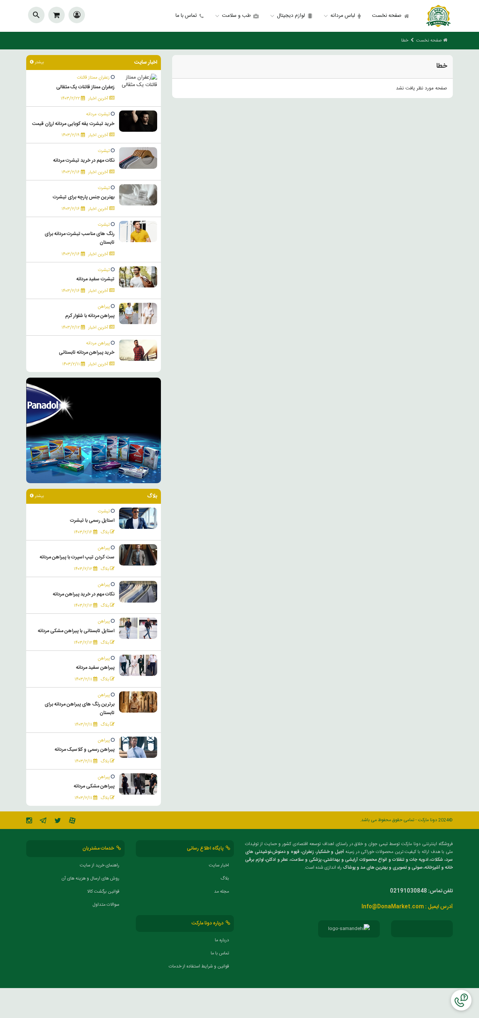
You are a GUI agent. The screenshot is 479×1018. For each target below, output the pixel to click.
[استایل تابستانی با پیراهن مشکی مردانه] (138, 628)
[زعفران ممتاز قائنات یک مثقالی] (138, 81)
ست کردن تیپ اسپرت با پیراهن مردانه (77, 557)
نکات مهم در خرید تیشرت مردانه (84, 160)
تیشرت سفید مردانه (95, 279)
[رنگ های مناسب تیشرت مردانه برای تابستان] (138, 231)
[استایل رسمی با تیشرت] (138, 518)
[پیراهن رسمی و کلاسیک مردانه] (138, 747)
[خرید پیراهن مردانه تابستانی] (138, 350)
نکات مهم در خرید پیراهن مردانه (84, 594)
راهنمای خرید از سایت (99, 865)
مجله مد (221, 891)
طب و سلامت (236, 15)
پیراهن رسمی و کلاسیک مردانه (85, 750)
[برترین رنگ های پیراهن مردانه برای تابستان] (138, 702)
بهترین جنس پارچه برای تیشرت (84, 197)
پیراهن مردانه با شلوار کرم (90, 316)
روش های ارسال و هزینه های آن (90, 878)
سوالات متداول (105, 904)
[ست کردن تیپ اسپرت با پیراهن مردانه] (138, 555)
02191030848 (408, 891)
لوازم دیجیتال (291, 15)
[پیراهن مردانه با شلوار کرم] (138, 313)
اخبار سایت (219, 865)
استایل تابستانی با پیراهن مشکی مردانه (76, 631)
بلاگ (224, 878)
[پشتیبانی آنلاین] (461, 1000)
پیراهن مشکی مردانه (94, 786)
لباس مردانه (342, 15)
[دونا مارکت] (438, 16)
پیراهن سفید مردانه (95, 668)
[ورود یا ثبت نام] (76, 16)
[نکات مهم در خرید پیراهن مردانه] (138, 592)
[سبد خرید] (56, 15)
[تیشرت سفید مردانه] (138, 276)
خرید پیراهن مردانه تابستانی (87, 352)
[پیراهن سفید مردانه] (138, 665)
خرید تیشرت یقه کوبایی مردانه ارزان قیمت (73, 124)
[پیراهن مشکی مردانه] (138, 784)
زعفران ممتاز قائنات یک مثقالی (85, 87)
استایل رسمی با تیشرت (92, 520)
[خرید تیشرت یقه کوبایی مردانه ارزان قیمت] (138, 121)
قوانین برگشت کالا (103, 891)
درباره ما (222, 940)
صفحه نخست (387, 15)
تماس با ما (186, 15)
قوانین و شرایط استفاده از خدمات (199, 966)
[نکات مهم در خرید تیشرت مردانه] (138, 158)
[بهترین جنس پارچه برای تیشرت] (138, 195)
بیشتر (39, 62)
